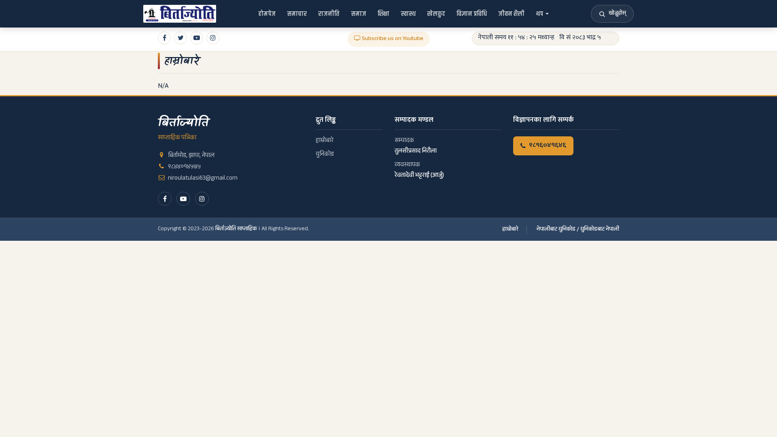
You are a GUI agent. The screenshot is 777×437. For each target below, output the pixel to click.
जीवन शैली (511, 13)
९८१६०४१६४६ (547, 145)
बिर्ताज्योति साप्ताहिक (236, 229)
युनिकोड (325, 155)
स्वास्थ (408, 13)
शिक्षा (383, 13)
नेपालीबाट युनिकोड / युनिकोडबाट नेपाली (578, 230)
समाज (358, 13)
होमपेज (267, 13)
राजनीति (329, 13)
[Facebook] (165, 199)
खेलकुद (436, 13)
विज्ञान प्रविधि (471, 13)
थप (539, 13)
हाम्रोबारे (181, 61)
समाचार (297, 13)
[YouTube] (183, 199)
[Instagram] (202, 199)
